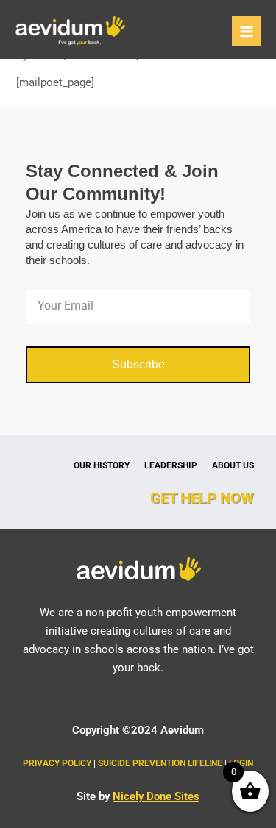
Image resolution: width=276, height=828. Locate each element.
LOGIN (241, 763)
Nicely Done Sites (156, 796)
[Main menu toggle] (246, 31)
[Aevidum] (70, 31)
